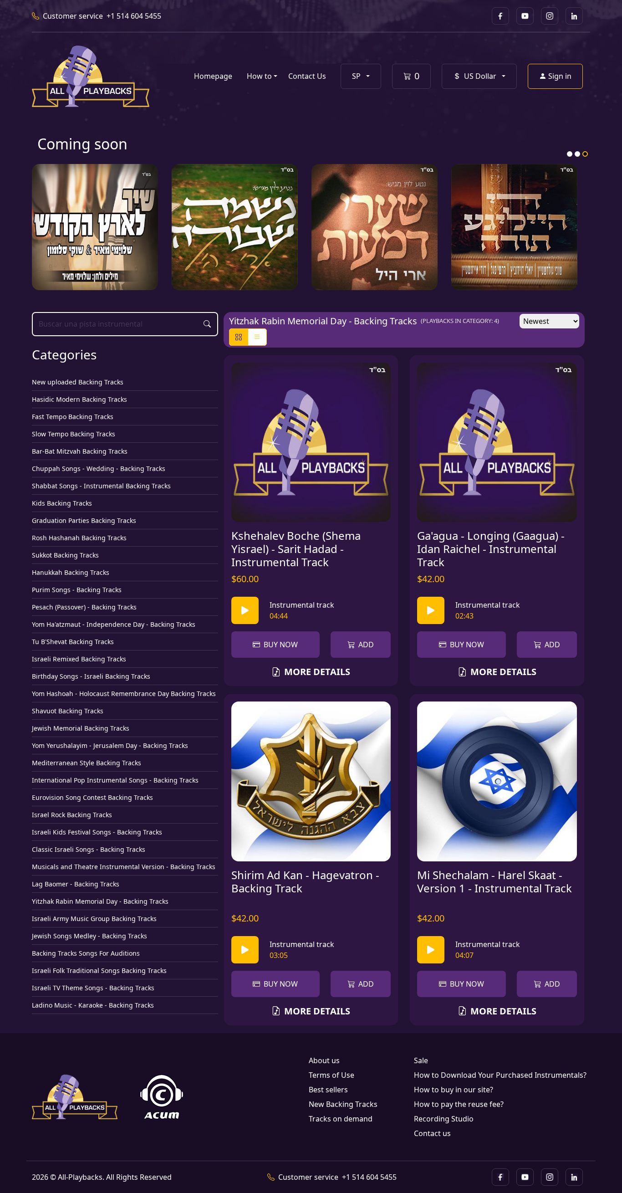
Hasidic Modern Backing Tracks (79, 399)
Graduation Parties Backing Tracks (84, 520)
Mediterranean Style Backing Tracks (86, 762)
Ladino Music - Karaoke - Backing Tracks (93, 1005)
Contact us (432, 1133)
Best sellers (328, 1090)
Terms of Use (331, 1075)
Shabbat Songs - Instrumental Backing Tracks (101, 485)
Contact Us (307, 76)
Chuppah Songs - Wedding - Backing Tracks (98, 468)
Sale (421, 1060)
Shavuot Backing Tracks (67, 711)
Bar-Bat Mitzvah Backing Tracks (79, 451)
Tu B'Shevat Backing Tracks (73, 641)
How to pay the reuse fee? (459, 1104)
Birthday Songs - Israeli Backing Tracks (91, 676)
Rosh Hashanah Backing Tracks (79, 537)
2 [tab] (577, 154)
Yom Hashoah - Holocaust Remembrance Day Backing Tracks (124, 693)
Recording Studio (444, 1119)
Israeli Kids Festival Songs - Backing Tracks (97, 832)
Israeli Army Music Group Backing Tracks (94, 918)
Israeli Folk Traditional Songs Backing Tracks (99, 970)
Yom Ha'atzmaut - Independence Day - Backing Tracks (113, 624)
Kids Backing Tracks (62, 503)
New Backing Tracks (343, 1104)
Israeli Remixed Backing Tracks (79, 659)
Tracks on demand (340, 1119)
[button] (361, 76)
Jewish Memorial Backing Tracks (80, 728)
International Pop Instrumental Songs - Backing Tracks (115, 780)
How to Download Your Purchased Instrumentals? (500, 1075)
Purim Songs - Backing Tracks (77, 589)
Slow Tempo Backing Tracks (73, 434)
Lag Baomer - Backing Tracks (75, 884)
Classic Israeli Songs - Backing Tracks (88, 849)
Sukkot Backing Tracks (65, 555)
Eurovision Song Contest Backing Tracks (92, 797)
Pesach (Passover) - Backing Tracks (84, 607)
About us (324, 1060)
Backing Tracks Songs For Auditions (86, 953)
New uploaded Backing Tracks (77, 382)
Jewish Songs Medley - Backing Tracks (89, 936)
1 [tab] (569, 154)
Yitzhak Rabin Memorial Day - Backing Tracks (100, 901)
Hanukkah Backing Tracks (70, 572)
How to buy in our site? (453, 1090)
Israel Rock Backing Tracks (72, 814)
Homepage (213, 76)
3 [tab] (585, 154)
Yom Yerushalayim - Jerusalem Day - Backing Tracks (110, 745)
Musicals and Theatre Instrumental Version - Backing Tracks (123, 866)
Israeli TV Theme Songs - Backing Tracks (93, 987)
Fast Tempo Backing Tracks (72, 416)
